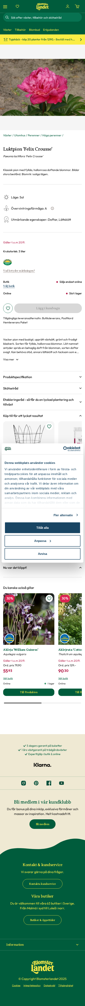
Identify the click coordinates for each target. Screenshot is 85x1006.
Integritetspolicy (32, 985)
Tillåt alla (42, 527)
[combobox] (46, 17)
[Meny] (5, 6)
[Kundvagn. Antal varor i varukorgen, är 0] (77, 6)
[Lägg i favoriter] (8, 308)
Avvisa (42, 553)
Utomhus (19, 135)
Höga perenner (51, 135)
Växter (7, 135)
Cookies (16, 985)
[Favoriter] (17, 6)
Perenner (34, 135)
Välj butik (9, 286)
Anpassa (40, 540)
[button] (42, 376)
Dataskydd (49, 985)
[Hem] (42, 6)
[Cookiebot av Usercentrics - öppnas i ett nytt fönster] (63, 448)
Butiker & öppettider (42, 920)
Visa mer (8, 359)
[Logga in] (67, 6)
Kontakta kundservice (42, 883)
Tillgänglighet (65, 985)
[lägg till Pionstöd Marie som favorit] (49, 426)
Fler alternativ (63, 515)
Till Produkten (37, 693)
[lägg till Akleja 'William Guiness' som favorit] (49, 598)
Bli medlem (42, 824)
